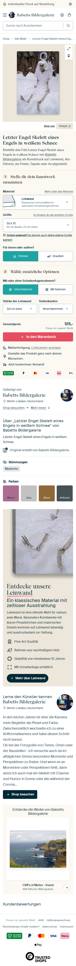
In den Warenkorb (41, 336)
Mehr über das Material (59, 191)
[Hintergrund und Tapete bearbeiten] (68, 56)
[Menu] (5, 15)
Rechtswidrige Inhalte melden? (21, 926)
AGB (41, 920)
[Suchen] (68, 25)
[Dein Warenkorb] (69, 15)
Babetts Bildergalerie (35, 15)
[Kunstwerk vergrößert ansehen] (68, 48)
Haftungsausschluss (58, 920)
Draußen (58, 256)
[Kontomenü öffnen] (62, 15)
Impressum (66, 926)
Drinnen (23, 256)
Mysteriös (11, 469)
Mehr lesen (39, 408)
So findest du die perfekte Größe (53, 215)
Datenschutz (49, 926)
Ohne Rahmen (23, 289)
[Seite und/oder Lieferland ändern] (70, 4)
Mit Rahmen (58, 289)
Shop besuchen (14, 408)
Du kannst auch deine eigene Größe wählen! (37, 237)
